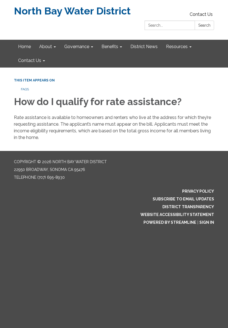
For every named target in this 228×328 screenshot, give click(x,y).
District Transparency (188, 207)
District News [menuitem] (144, 46)
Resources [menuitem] (177, 46)
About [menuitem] (45, 46)
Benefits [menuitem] (109, 46)
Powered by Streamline (169, 222)
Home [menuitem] (24, 46)
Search (204, 25)
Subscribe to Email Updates (183, 199)
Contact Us (201, 14)
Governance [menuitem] (76, 46)
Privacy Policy (198, 191)
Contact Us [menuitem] (29, 60)
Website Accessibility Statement (177, 214)
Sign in (206, 222)
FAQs (25, 89)
